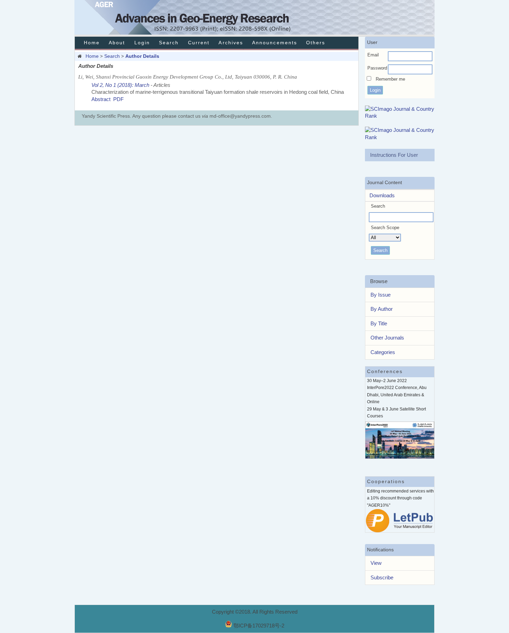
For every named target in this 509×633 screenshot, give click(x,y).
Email (373, 54)
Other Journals (387, 338)
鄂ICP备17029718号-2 (258, 626)
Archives (230, 42)
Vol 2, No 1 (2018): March (120, 85)
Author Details (142, 56)
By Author (381, 309)
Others (315, 42)
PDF (118, 99)
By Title (378, 323)
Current (198, 42)
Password (377, 68)
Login (142, 42)
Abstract (100, 99)
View (376, 563)
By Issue (380, 295)
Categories (382, 352)
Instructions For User (394, 155)
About (117, 42)
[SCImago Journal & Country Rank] (400, 116)
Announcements (274, 42)
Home (92, 42)
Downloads (380, 195)
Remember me (390, 79)
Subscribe (381, 577)
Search (169, 42)
